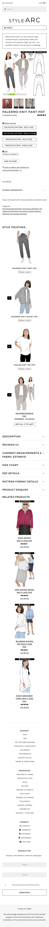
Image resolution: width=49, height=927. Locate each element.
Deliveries (25, 750)
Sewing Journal (24, 805)
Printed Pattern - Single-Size (19, 145)
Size (5, 151)
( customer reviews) (9, 115)
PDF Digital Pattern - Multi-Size (19, 127)
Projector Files (24, 778)
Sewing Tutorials (25, 790)
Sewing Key (25, 809)
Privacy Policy (25, 758)
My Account (8, 3)
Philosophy (25, 801)
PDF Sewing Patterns (18, 214)
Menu (10, 28)
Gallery (25, 786)
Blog (25, 782)
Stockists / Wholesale (25, 746)
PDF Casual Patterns (30, 209)
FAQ (25, 738)
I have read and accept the (25, 885)
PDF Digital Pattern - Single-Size (19, 133)
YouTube (26, 842)
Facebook (26, 830)
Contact (26, 826)
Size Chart (25, 794)
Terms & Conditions (25, 762)
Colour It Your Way (25, 813)
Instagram (26, 838)
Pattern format (9, 123)
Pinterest (26, 834)
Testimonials (25, 754)
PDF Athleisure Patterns (12, 209)
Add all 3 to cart (24, 424)
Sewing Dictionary (25, 798)
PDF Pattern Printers (25, 742)
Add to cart (10, 161)
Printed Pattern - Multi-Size (19, 139)
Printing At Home (25, 774)
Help (25, 735)
